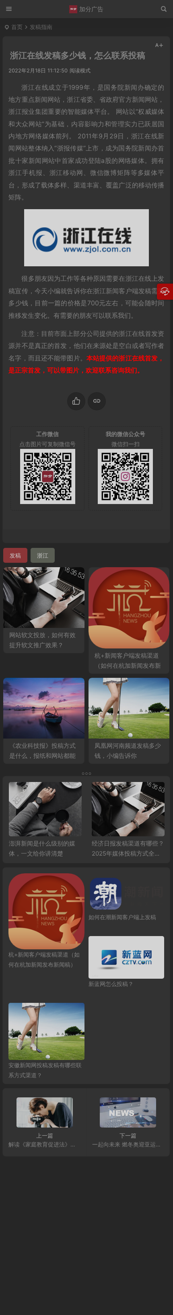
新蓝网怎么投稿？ (111, 983)
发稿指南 (41, 26)
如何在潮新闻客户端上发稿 (122, 917)
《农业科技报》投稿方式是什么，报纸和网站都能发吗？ (42, 756)
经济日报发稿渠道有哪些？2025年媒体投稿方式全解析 (128, 853)
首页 (17, 26)
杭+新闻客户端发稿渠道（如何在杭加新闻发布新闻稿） (128, 665)
